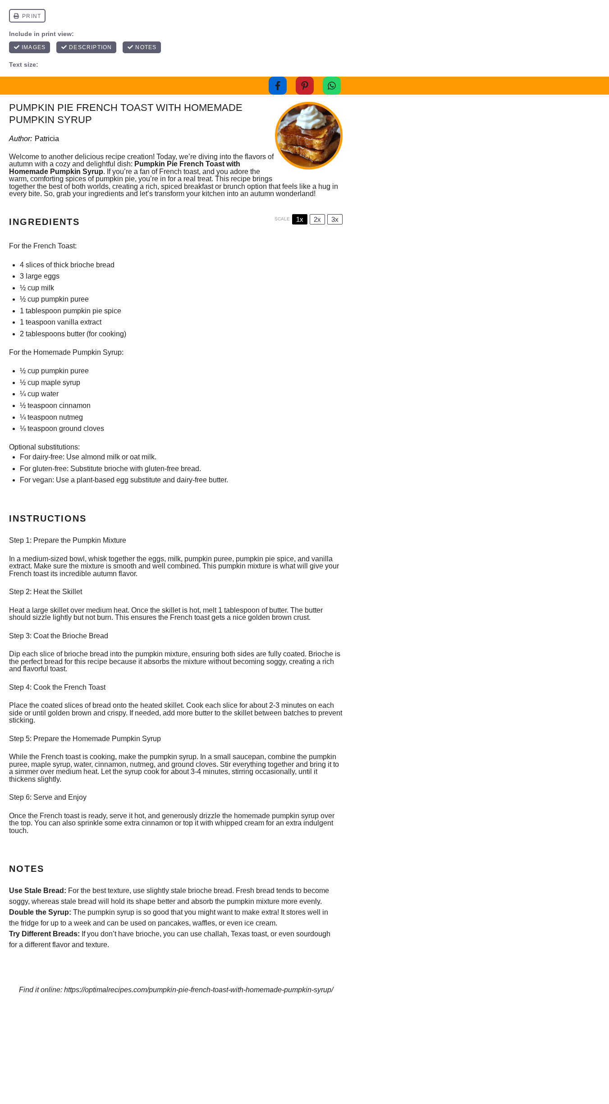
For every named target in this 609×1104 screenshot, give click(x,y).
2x (317, 219)
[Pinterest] (305, 86)
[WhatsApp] (332, 86)
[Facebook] (278, 86)
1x (299, 219)
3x (335, 219)
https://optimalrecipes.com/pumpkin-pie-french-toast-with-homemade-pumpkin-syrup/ (198, 990)
